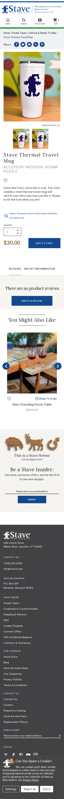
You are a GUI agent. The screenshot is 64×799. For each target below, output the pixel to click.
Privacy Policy (30, 780)
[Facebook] (16, 44)
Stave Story (11, 656)
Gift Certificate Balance (18, 637)
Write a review (32, 300)
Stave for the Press (15, 716)
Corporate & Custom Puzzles (21, 608)
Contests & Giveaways (17, 642)
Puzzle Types (19, 32)
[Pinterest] (42, 44)
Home (7, 32)
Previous (6, 366)
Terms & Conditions (15, 685)
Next (58, 366)
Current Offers (13, 631)
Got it (46, 789)
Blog (6, 662)
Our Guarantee (13, 673)
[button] (24, 21)
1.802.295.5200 (13, 563)
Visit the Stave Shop (16, 668)
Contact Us (10, 699)
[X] (35, 44)
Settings (11, 789)
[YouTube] (28, 755)
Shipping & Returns (15, 614)
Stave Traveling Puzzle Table (32, 404)
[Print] (29, 44)
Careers (8, 704)
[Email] (22, 44)
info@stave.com (13, 568)
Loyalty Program (13, 625)
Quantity (8, 225)
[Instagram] (35, 755)
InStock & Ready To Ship (42, 32)
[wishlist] (5, 180)
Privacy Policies (13, 679)
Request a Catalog (15, 710)
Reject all (30, 789)
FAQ (6, 620)
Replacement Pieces (16, 721)
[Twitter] (6, 755)
